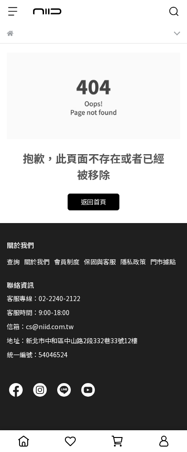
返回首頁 (93, 201)
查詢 (13, 261)
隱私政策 (133, 261)
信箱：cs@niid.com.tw (40, 326)
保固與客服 (100, 261)
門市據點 (163, 261)
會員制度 (66, 261)
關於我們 (36, 261)
